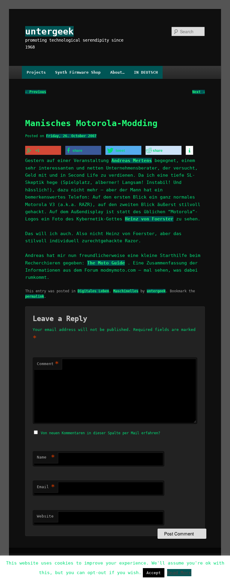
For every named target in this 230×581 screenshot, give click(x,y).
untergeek (49, 31)
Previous (35, 92)
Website (45, 516)
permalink (34, 296)
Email (46, 487)
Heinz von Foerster (149, 219)
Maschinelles (125, 291)
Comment (48, 363)
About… (117, 72)
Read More (179, 572)
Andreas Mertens (131, 160)
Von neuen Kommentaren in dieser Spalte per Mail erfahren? (100, 433)
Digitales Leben (93, 291)
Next (198, 92)
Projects (36, 72)
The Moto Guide (106, 263)
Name (46, 457)
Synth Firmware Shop (78, 72)
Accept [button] (153, 573)
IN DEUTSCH (146, 72)
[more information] (189, 150)
